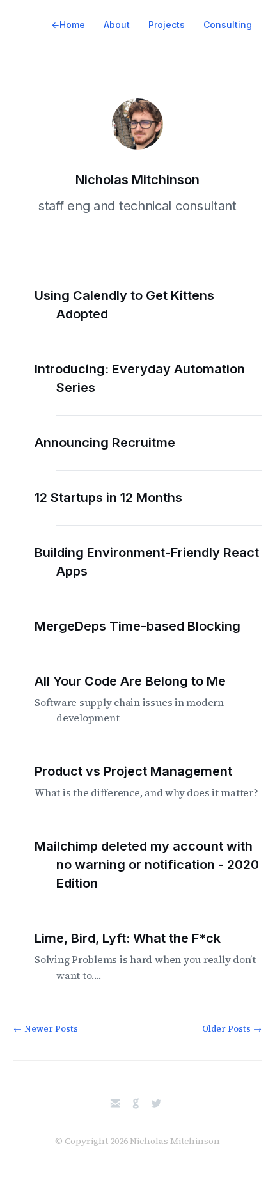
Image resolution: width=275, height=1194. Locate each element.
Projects (166, 24)
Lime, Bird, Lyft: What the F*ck (156, 956)
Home (68, 24)
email (115, 1103)
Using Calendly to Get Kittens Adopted (135, 305)
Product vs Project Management (157, 781)
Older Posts (232, 1028)
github (136, 1103)
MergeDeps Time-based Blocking (148, 626)
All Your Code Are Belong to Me (141, 699)
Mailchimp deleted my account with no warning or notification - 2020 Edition (157, 864)
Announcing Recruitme (115, 442)
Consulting (227, 24)
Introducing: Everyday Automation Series (150, 378)
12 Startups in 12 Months (119, 497)
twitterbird (156, 1103)
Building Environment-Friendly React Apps (157, 562)
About (117, 24)
